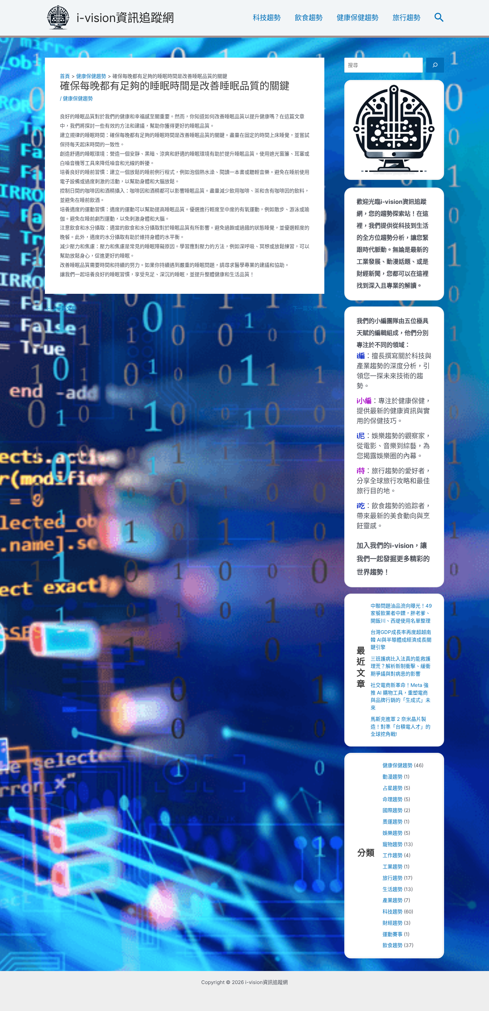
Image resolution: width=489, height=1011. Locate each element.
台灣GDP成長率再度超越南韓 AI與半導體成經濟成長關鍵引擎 (401, 639)
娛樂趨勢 (393, 833)
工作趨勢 (393, 855)
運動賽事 (393, 934)
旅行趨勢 (406, 17)
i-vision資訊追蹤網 (125, 18)
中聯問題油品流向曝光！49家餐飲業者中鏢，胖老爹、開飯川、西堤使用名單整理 (401, 613)
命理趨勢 (393, 799)
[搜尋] (435, 65)
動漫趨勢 (393, 776)
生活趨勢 (393, 889)
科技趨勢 (267, 17)
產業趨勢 (393, 900)
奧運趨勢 (393, 821)
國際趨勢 (393, 810)
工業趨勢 (393, 866)
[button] (439, 18)
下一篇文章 (308, 308)
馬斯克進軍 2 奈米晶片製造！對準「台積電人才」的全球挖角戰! (400, 726)
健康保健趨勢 (358, 17)
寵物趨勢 (393, 844)
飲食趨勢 (309, 17)
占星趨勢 (393, 788)
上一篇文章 (61, 308)
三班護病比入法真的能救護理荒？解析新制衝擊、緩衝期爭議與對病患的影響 (400, 666)
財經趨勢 (393, 923)
